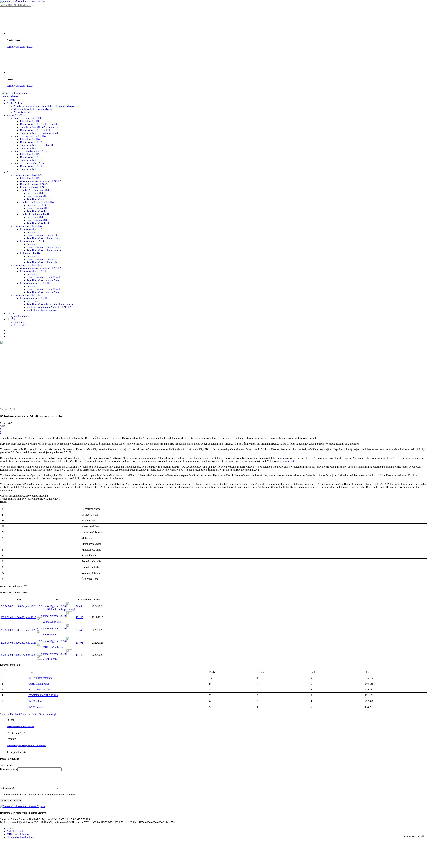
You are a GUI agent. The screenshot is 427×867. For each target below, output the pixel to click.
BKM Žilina (49, 634)
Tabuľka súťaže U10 (31, 169)
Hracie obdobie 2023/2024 (27, 226)
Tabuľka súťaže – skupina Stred (43, 238)
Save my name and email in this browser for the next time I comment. (39, 794)
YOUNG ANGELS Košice (43, 695)
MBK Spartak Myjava (18, 834)
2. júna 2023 (18, 606)
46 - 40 (79, 654)
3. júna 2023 (18, 630)
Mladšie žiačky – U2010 (33, 271)
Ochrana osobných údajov (20, 837)
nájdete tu (289, 461)
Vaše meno (6, 765)
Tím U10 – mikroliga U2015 (35, 214)
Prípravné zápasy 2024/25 (33, 187)
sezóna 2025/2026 (16, 115)
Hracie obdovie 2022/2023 (27, 265)
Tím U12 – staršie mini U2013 (36, 190)
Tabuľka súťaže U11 (31, 160)
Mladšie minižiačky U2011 (34, 298)
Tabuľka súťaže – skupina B (42, 262)
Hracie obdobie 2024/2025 (27, 175)
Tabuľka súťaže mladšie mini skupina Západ (50, 304)
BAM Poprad (50, 658)
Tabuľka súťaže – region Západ (43, 292)
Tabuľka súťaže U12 (31, 148)
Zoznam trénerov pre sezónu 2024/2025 (41, 181)
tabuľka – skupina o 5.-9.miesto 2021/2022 (49, 307)
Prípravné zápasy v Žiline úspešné (20, 727)
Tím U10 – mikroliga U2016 (28, 163)
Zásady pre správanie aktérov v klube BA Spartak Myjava (43, 106)
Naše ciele (18, 322)
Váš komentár (7, 788)
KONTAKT (20, 325)
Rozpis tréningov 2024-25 (34, 184)
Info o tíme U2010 (30, 121)
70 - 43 (79, 630)
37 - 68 (79, 606)
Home (10, 828)
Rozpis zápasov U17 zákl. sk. (35, 130)
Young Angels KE (52, 621)
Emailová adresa (8, 769)
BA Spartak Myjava (39, 689)
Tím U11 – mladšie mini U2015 (30, 151)
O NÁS (11, 319)
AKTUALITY (15, 103)
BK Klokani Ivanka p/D (41, 677)
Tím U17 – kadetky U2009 (27, 118)
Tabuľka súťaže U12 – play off (36, 145)
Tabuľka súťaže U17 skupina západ (39, 133)
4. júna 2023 (18, 654)
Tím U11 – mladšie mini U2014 (37, 202)
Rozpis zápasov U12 (31, 142)
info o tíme (32, 232)
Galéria (10, 313)
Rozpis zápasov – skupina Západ (44, 247)
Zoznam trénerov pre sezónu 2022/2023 (41, 268)
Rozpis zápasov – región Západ (43, 277)
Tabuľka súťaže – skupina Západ (44, 250)
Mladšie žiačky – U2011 (33, 229)
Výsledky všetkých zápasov (41, 310)
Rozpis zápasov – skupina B (42, 259)
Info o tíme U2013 (36, 193)
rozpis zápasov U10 (37, 220)
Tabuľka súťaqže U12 (38, 199)
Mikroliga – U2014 (30, 253)
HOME (11, 100)
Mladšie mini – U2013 (32, 241)
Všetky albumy (21, 316)
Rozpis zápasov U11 (31, 157)
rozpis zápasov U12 (37, 196)
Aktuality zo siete (22, 112)
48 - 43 (79, 617)
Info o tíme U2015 (30, 154)
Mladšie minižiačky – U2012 (35, 283)
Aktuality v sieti (15, 831)
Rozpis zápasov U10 (31, 166)
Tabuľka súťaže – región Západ (43, 280)
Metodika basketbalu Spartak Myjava (33, 109)
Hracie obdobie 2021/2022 (27, 295)
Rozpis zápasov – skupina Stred (43, 235)
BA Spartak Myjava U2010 (51, 606)
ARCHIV (12, 172)
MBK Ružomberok (53, 647)
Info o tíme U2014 (30, 139)
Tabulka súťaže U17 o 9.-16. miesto (39, 127)
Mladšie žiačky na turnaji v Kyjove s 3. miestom (26, 746)
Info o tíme (32, 301)
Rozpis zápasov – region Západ (43, 289)
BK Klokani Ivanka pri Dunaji (59, 609)
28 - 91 (79, 642)
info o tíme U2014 (36, 205)
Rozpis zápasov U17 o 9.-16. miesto (39, 124)
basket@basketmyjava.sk (20, 46)
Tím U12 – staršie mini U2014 (29, 136)
